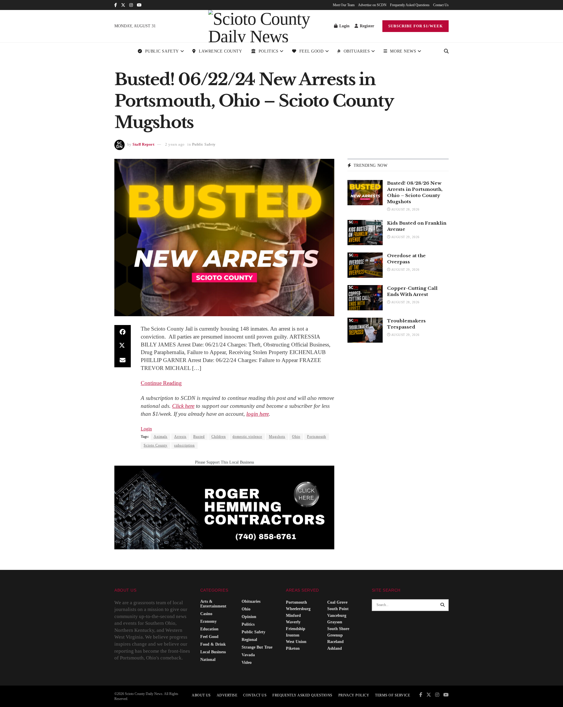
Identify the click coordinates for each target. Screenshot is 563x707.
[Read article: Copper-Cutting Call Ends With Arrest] (365, 297)
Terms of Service (392, 695)
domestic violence (247, 437)
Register (366, 26)
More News (403, 51)
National (208, 659)
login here (257, 414)
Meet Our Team (344, 5)
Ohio (296, 437)
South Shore (338, 629)
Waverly (293, 622)
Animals (160, 437)
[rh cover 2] (224, 507)
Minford (293, 615)
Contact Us (441, 5)
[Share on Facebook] (122, 332)
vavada (248, 655)
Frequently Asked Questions (410, 5)
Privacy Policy (353, 695)
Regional (249, 639)
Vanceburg (336, 615)
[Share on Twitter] (122, 346)
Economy (208, 621)
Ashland (334, 648)
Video (247, 662)
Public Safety (162, 51)
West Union (296, 641)
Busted (199, 437)
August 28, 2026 (404, 209)
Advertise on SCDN (372, 5)
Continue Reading (161, 383)
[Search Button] (446, 51)
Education (209, 629)
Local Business (213, 652)
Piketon (293, 648)
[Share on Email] (122, 360)
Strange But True (257, 647)
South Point (338, 609)
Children (218, 437)
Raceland (335, 641)
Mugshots (277, 437)
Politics (268, 51)
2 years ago (175, 144)
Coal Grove (337, 602)
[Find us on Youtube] (139, 5)
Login (344, 26)
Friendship (295, 629)
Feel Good (311, 51)
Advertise (227, 695)
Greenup (335, 635)
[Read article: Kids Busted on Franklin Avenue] (365, 232)
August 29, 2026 (404, 237)
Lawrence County (220, 51)
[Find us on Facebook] (115, 5)
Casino (206, 614)
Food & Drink (213, 644)
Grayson (334, 622)
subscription (184, 445)
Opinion (249, 617)
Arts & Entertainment (213, 603)
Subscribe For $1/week (415, 26)
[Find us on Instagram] (131, 5)
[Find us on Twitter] (123, 5)
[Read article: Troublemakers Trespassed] (365, 330)
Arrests (180, 437)
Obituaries (357, 51)
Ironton (292, 635)
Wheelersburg (298, 609)
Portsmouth (316, 437)
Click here (183, 406)
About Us (201, 695)
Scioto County (155, 445)
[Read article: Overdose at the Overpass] (365, 265)
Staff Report (143, 144)
